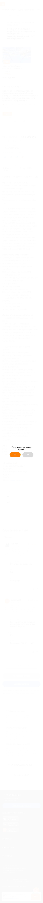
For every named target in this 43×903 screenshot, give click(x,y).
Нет (28, 455)
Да (15, 455)
